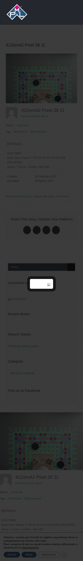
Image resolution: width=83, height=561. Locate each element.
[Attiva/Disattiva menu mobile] (75, 12)
